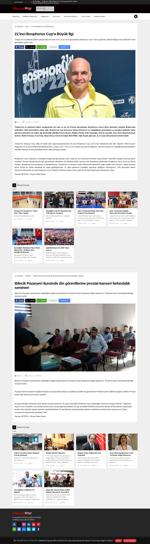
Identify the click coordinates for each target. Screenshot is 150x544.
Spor (26, 26)
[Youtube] (33, 524)
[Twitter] (19, 524)
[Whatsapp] (14, 529)
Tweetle (32, 47)
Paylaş (21, 47)
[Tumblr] (38, 529)
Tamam (118, 541)
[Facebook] (14, 524)
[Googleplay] (29, 529)
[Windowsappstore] (33, 529)
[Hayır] (147, 541)
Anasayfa (20, 26)
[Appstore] (24, 529)
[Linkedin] (29, 524)
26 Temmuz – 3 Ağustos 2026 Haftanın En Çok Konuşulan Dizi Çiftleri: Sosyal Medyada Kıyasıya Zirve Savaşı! (55, 2)
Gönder (43, 47)
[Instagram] (24, 524)
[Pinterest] (38, 524)
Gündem (28, 276)
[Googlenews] (19, 529)
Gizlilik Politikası (129, 541)
